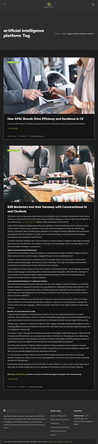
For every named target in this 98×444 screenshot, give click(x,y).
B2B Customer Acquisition (59, 420)
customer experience (28, 222)
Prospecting (54, 423)
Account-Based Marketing (59, 427)
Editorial (53, 435)
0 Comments (22, 136)
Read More (14, 128)
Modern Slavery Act (65, 442)
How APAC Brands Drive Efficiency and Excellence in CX (45, 119)
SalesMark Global (37, 136)
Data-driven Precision (58, 431)
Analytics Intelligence (57, 416)
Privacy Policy (52, 442)
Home (57, 34)
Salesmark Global (13, 62)
